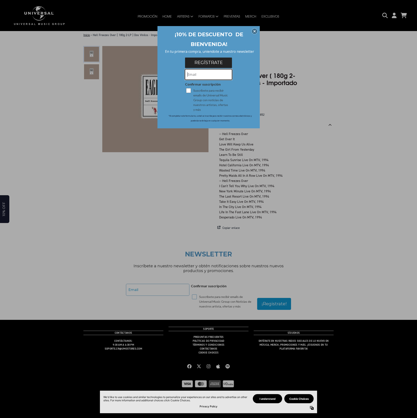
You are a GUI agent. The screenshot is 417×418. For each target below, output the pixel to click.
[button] (254, 31)
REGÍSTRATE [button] (208, 62)
